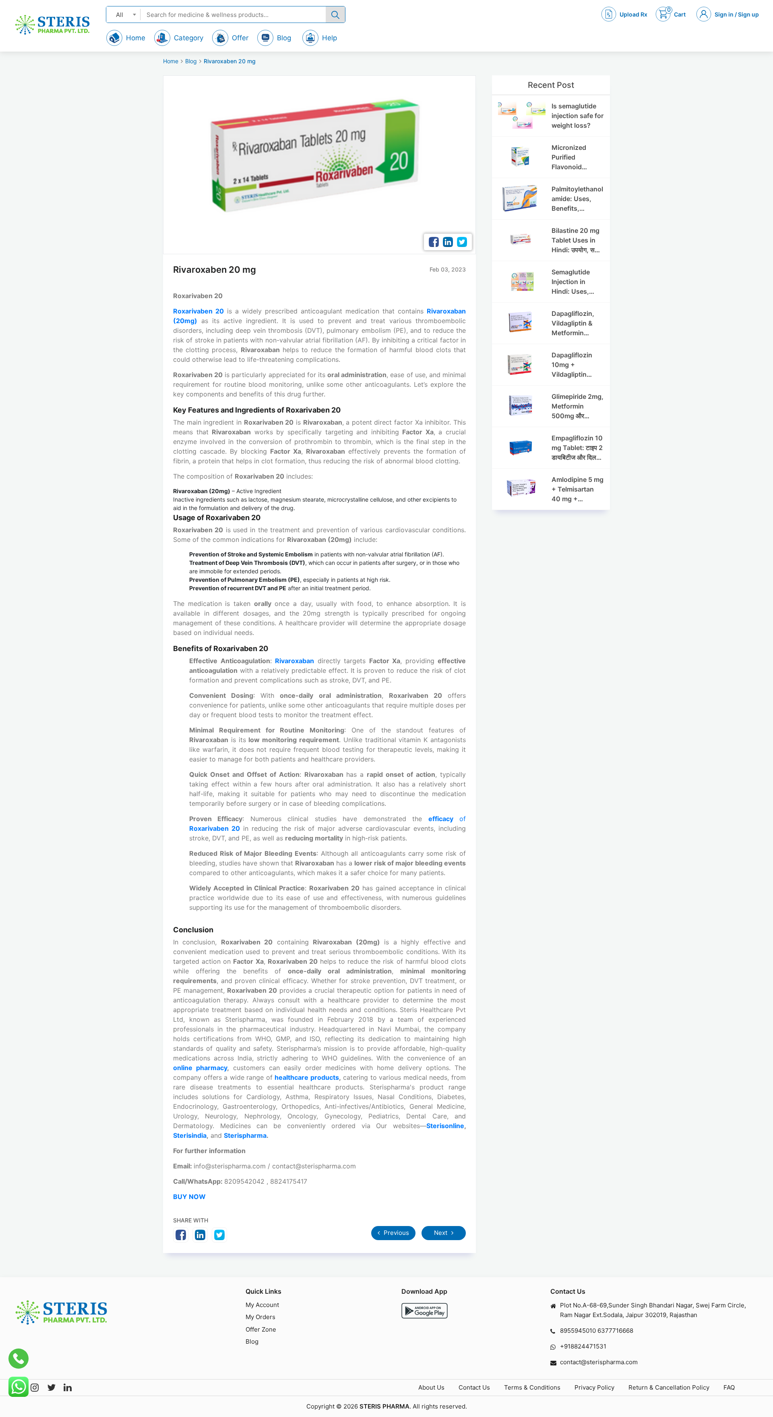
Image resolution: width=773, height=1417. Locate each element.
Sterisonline (445, 1126)
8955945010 (578, 1330)
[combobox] (123, 14)
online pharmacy (200, 1068)
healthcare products (307, 1077)
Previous (395, 1233)
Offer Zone (261, 1329)
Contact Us (474, 1387)
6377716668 (615, 1330)
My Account (262, 1305)
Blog (191, 61)
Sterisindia (190, 1135)
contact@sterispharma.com (599, 1362)
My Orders (260, 1317)
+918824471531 (583, 1346)
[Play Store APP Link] (424, 1311)
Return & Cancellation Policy (668, 1387)
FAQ (729, 1387)
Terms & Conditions (532, 1387)
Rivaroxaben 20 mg (230, 61)
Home (170, 61)
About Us (431, 1387)
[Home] (52, 24)
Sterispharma (245, 1135)
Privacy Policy (594, 1387)
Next (441, 1233)
